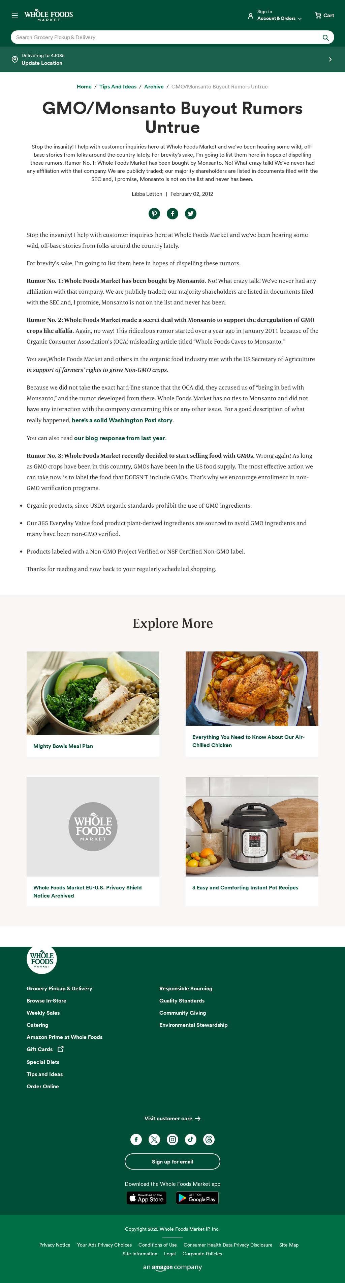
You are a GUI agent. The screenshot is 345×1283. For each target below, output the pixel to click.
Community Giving (182, 1012)
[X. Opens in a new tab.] (190, 213)
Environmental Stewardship (193, 1024)
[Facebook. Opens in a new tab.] (172, 213)
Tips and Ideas (45, 1074)
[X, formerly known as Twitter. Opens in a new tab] (154, 1139)
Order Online (43, 1086)
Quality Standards (182, 1000)
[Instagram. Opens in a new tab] (172, 1139)
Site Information (140, 1253)
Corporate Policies (202, 1253)
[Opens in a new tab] (147, 1198)
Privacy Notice (54, 1244)
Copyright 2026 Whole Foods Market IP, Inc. (172, 1229)
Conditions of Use (157, 1244)
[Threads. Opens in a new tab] (209, 1139)
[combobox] (156, 37)
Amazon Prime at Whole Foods (64, 1037)
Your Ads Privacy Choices (104, 1244)
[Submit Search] (326, 37)
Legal (170, 1253)
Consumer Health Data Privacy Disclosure (228, 1244)
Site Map (289, 1244)
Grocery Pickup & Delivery (59, 988)
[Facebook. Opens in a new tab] (136, 1139)
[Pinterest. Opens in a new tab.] (154, 213)
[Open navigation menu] (15, 15)
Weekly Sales (43, 1012)
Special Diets (43, 1062)
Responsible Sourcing (186, 988)
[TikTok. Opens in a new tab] (190, 1139)
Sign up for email (172, 1161)
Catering (38, 1024)
